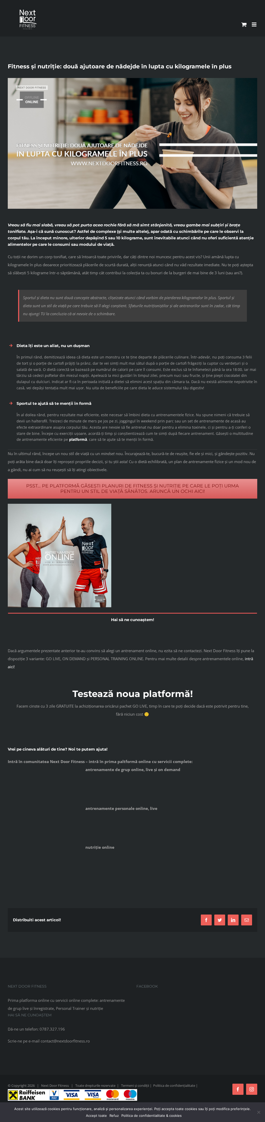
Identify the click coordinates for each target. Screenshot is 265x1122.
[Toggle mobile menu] (254, 24)
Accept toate (96, 1115)
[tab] (132, 619)
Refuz (114, 1115)
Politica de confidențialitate (174, 1085)
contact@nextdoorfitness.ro (65, 1041)
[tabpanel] (132, 630)
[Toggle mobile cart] (244, 24)
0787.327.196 (52, 1029)
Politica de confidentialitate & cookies (151, 1115)
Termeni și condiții (135, 1085)
